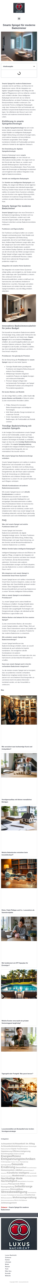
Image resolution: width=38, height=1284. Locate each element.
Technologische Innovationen (15, 1195)
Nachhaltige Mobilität (31, 1176)
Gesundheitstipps (31, 1167)
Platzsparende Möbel (16, 1184)
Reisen (7, 1266)
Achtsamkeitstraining (11, 1146)
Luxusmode (33, 1173)
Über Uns (8, 1271)
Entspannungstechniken (18, 1159)
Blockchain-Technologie (28, 1146)
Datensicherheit (6, 1149)
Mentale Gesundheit (6, 1176)
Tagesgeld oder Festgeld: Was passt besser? (17, 1073)
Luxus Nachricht (11, 1255)
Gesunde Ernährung (12, 1166)
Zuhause (4, 1207)
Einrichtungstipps (7, 1154)
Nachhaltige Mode (12, 1178)
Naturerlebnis (22, 1181)
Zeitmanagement (9, 1203)
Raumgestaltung (7, 1187)
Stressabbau (16, 1189)
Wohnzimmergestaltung (7, 1200)
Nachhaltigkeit (9, 1181)
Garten (7, 1260)
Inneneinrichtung (28, 1170)
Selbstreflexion (5, 1189)
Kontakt (8, 1273)
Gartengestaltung (6, 1164)
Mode (7, 1264)
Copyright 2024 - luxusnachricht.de (19, 1282)
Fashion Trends (15, 1162)
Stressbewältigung (14, 1192)
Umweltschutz (29, 1195)
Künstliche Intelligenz (18, 1172)
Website (8, 1275)
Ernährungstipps (6, 1162)
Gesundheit (21, 1167)
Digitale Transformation (19, 1149)
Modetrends (18, 1175)
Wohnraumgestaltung (24, 1197)
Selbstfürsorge (23, 1186)
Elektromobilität (19, 1154)
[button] (19, 18)
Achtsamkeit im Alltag (23, 1143)
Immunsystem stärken (11, 1170)
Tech (6, 1269)
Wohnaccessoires (6, 1198)
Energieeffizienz (11, 1156)
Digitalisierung (6, 1151)
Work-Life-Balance (20, 1200)
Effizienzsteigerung (22, 1151)
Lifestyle (8, 1262)
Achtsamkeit (6, 1144)
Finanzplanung (24, 1162)
